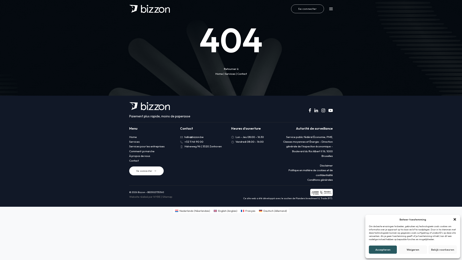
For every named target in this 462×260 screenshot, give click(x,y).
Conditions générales (320, 179)
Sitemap (167, 196)
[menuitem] (308, 9)
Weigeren (413, 249)
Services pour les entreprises (147, 146)
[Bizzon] (149, 9)
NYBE (156, 196)
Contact (242, 73)
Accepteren (382, 249)
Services (230, 73)
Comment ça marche (141, 151)
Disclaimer (326, 165)
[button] (455, 219)
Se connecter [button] (144, 171)
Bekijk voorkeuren (442, 249)
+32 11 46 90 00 (193, 141)
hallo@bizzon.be (194, 137)
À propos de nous (139, 156)
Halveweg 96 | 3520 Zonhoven (203, 146)
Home (219, 73)
